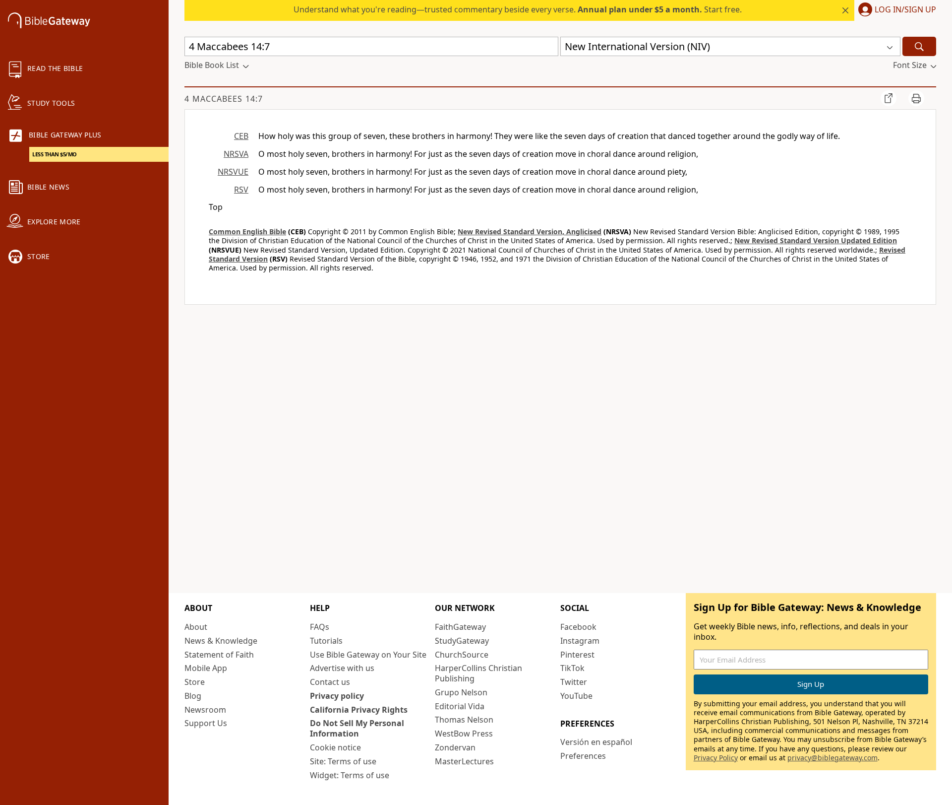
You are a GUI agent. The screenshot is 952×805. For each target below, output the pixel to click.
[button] (895, 10)
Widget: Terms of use (349, 775)
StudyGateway (462, 640)
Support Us (205, 723)
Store (194, 681)
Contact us (330, 681)
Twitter (573, 681)
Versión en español (596, 742)
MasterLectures (464, 761)
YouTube (576, 695)
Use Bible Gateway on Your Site (368, 654)
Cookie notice (335, 747)
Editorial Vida (459, 706)
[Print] (916, 98)
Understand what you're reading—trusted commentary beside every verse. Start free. (518, 9)
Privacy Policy (716, 757)
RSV (241, 189)
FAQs (319, 626)
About (195, 626)
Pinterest (577, 654)
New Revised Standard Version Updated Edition (815, 240)
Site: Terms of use (343, 761)
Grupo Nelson (461, 692)
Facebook (578, 626)
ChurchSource (461, 654)
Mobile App (205, 668)
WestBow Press (464, 733)
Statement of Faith (219, 654)
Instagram (579, 640)
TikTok (572, 668)
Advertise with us (342, 668)
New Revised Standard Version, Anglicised (529, 231)
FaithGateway (460, 626)
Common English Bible (247, 231)
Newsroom (205, 709)
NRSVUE (233, 171)
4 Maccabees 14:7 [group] (223, 98)
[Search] (919, 46)
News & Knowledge (220, 640)
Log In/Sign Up (905, 10)
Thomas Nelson (464, 719)
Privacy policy (337, 695)
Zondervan (455, 747)
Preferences (583, 755)
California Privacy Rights (359, 709)
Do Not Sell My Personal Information (357, 728)
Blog (192, 695)
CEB (241, 136)
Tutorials (326, 640)
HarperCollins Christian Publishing (478, 673)
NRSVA (236, 153)
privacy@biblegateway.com (832, 757)
